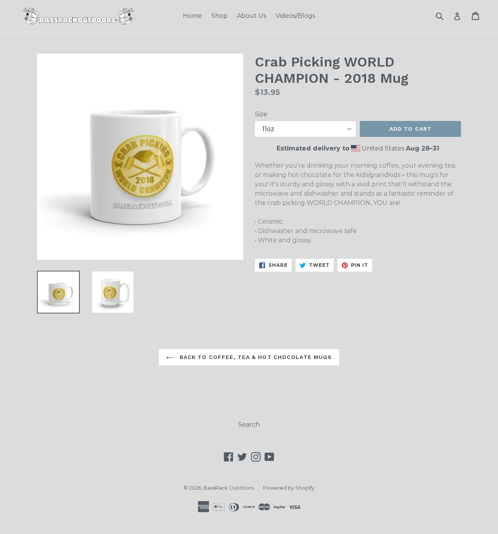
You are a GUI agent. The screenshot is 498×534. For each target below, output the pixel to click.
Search (249, 424)
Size (261, 114)
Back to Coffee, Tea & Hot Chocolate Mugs (255, 357)
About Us (251, 15)
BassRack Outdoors (228, 488)
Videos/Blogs (295, 15)
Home (192, 15)
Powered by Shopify (288, 488)
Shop (219, 15)
